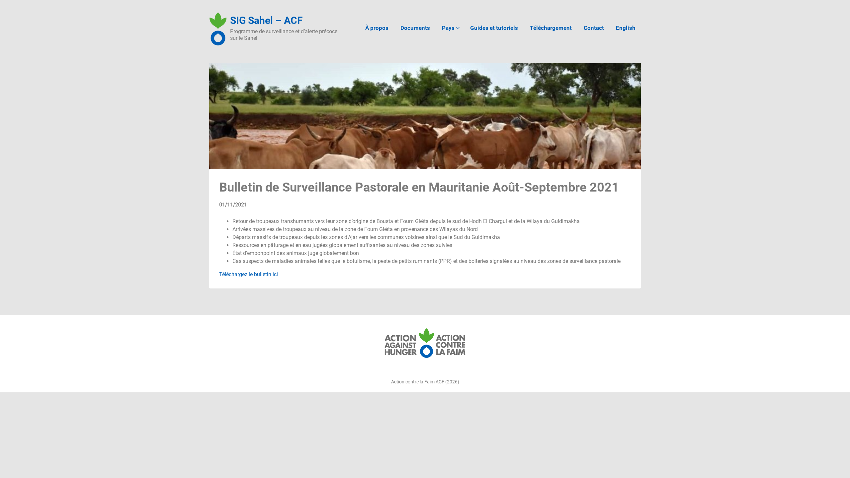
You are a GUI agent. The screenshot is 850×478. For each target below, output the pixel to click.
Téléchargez (233, 274)
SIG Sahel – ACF (266, 20)
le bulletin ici (262, 274)
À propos (376, 28)
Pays (448, 28)
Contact (594, 28)
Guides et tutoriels (494, 28)
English (626, 28)
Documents (415, 28)
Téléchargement (551, 28)
